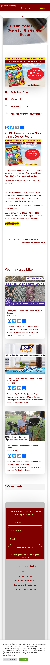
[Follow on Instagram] (29, 8)
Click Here (8, 188)
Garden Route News (19, 92)
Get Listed (43, 7)
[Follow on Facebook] (21, 8)
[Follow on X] (25, 8)
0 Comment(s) (16, 99)
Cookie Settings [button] (10, 659)
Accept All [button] (23, 659)
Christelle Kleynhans (31, 114)
